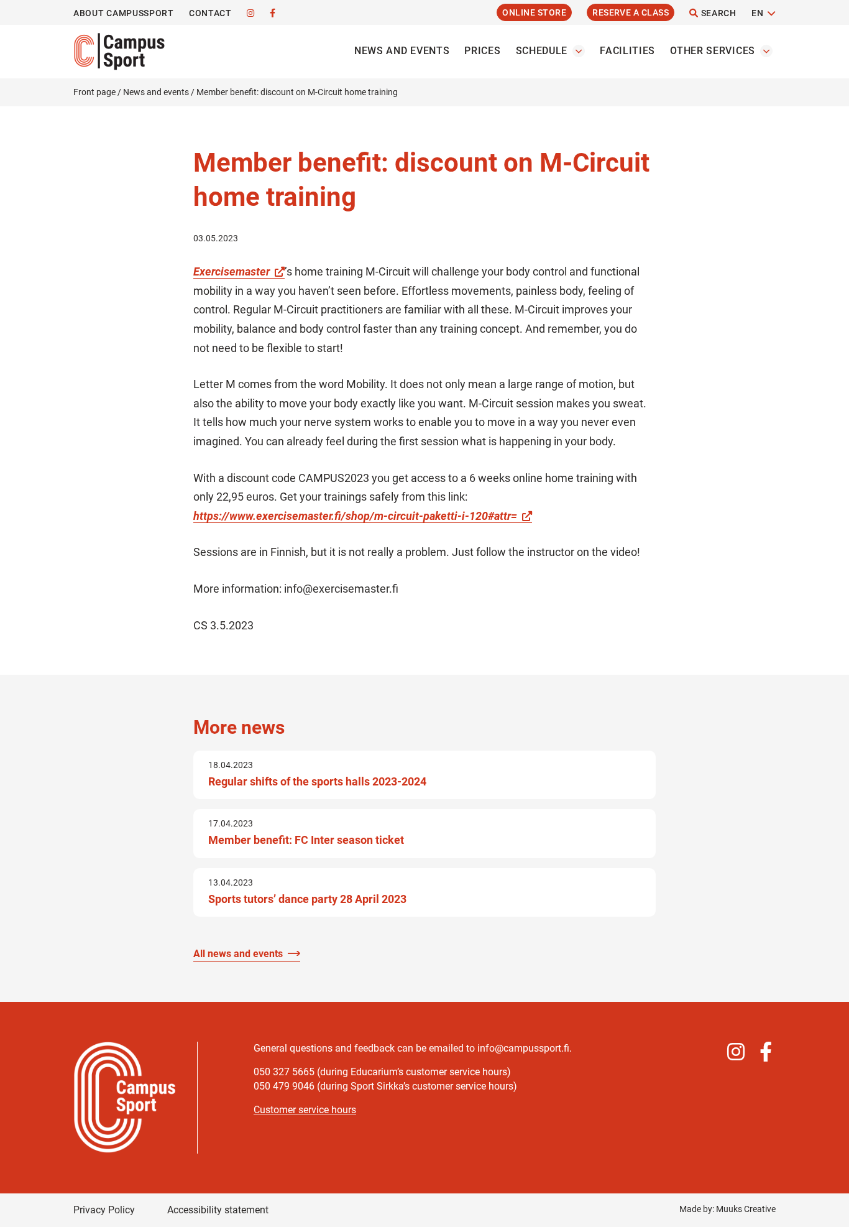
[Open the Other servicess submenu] (766, 51)
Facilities (627, 51)
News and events (402, 51)
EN (757, 13)
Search (718, 13)
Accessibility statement (217, 1210)
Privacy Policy (104, 1210)
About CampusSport (123, 13)
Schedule (542, 51)
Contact (210, 13)
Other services (712, 51)
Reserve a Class (630, 12)
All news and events (238, 954)
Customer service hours (305, 1110)
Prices (482, 51)
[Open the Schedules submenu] (578, 51)
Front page (94, 92)
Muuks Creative (746, 1209)
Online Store (534, 12)
